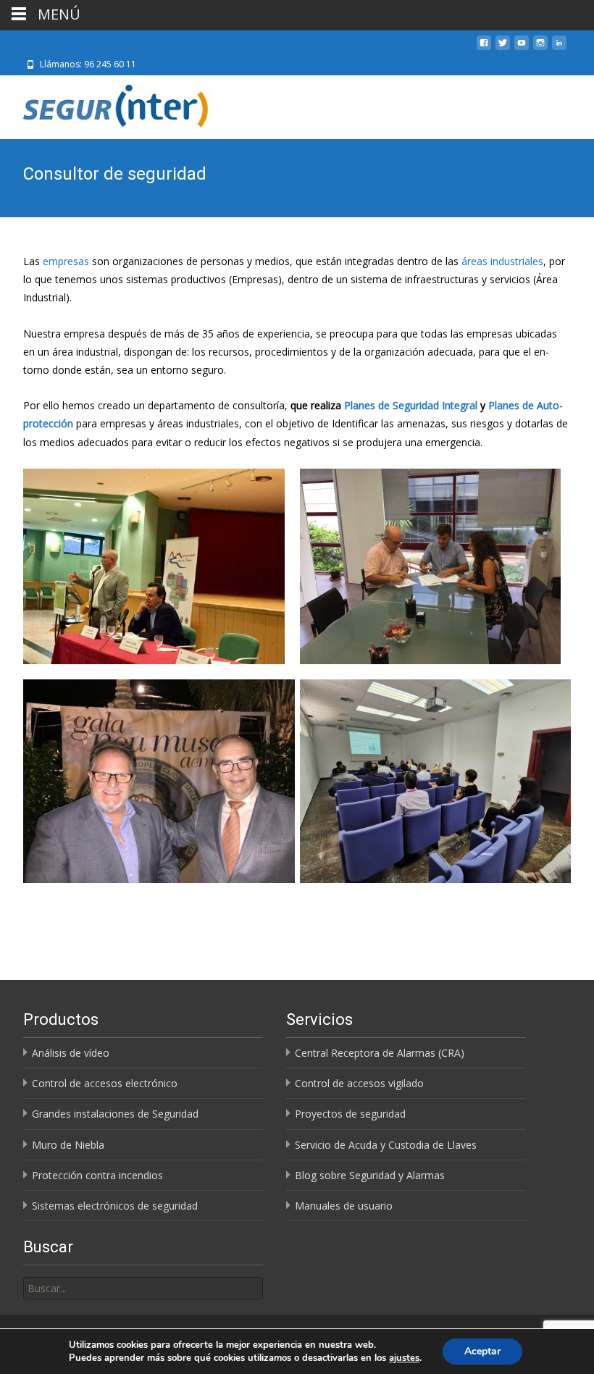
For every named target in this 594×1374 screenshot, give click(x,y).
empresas (66, 261)
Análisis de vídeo (70, 1053)
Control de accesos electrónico (104, 1083)
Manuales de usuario (344, 1205)
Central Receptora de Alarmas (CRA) (379, 1053)
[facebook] (484, 48)
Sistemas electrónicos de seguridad (115, 1205)
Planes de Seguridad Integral (410, 405)
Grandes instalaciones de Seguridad (115, 1113)
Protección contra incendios (97, 1175)
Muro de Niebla (68, 1145)
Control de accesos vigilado (359, 1083)
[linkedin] (559, 48)
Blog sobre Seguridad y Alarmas (370, 1175)
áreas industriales (502, 261)
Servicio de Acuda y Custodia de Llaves (386, 1145)
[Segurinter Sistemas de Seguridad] (108, 104)
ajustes (404, 1358)
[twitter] (502, 48)
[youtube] (521, 48)
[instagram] (540, 48)
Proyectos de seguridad (350, 1113)
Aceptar (482, 1351)
